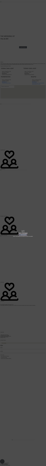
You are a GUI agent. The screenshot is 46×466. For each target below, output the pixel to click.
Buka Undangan (23, 234)
